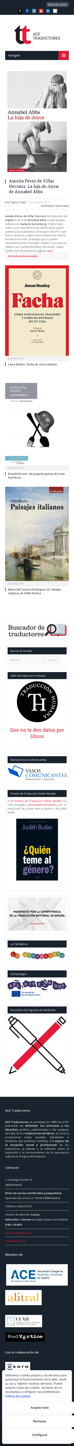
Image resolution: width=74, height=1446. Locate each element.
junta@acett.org (15, 1241)
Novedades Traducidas (55, 205)
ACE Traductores (15, 202)
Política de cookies (17, 1396)
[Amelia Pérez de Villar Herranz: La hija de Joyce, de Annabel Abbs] (37, 122)
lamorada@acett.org (18, 1233)
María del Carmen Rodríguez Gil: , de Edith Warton (34, 591)
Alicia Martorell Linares (43, 804)
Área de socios (57, 4)
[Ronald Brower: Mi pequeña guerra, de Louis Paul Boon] (37, 421)
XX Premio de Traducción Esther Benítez (36, 801)
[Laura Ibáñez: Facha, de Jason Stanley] (37, 312)
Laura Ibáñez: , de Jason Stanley (32, 364)
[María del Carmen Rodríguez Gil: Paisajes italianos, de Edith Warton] (37, 536)
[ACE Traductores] (37, 33)
